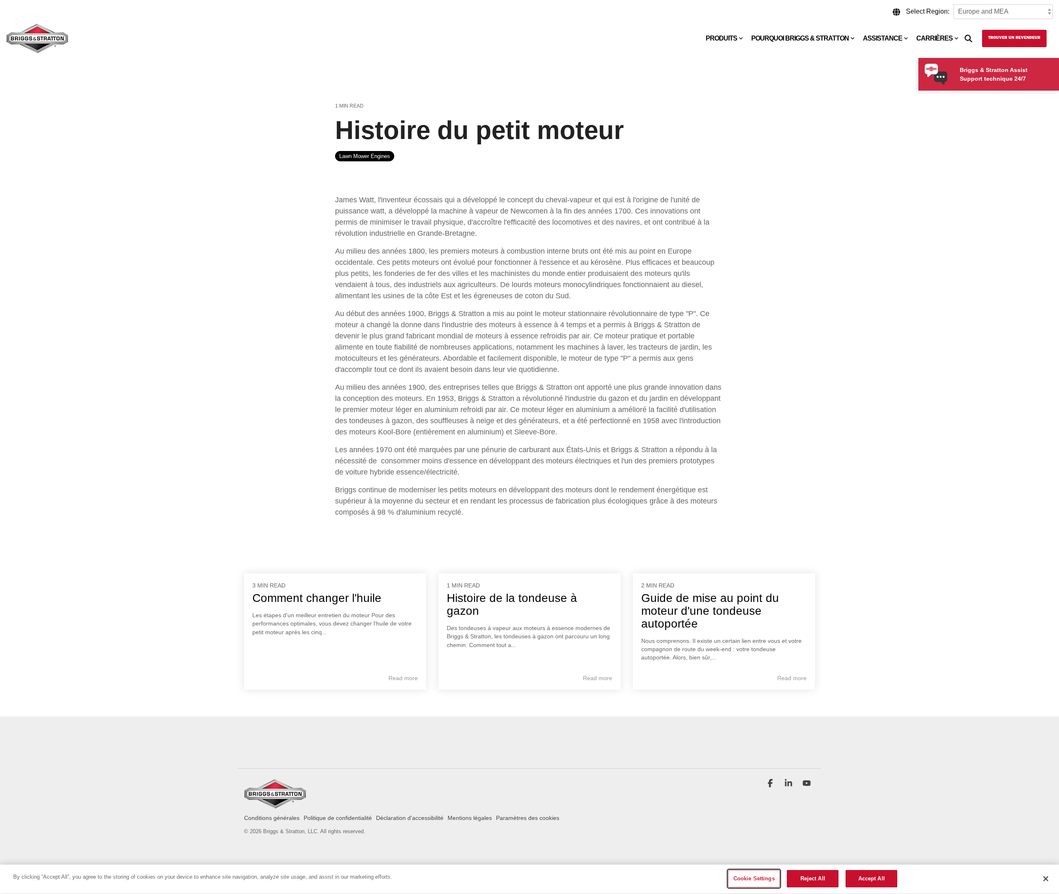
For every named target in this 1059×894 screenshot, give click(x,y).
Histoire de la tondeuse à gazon (512, 604)
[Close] (1046, 879)
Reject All (812, 878)
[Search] (968, 38)
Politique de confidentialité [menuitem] (338, 818)
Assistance (882, 38)
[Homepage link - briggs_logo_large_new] (275, 804)
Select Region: (927, 11)
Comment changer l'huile (316, 598)
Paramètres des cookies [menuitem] (527, 818)
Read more (403, 678)
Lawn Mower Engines (364, 156)
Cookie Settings (754, 878)
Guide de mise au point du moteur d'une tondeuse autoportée (710, 611)
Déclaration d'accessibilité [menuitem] (409, 818)
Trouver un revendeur (1014, 38)
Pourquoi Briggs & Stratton (800, 38)
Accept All (871, 878)
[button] (771, 784)
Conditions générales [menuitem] (271, 818)
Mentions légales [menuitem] (470, 818)
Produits (721, 38)
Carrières (934, 38)
